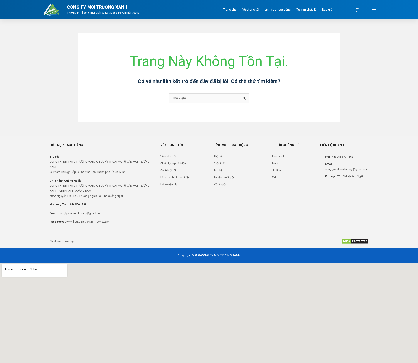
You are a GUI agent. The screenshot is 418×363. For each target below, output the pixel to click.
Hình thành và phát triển (175, 177)
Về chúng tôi (250, 9)
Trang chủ (230, 9)
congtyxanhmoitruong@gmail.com (80, 213)
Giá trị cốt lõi (168, 170)
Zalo (275, 177)
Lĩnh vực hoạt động (278, 9)
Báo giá (327, 9)
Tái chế (218, 170)
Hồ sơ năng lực (169, 184)
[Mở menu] (374, 9)
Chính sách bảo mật (62, 241)
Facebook (278, 156)
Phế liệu (218, 156)
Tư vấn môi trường (225, 177)
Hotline (276, 170)
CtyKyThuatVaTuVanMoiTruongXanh (87, 221)
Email (275, 163)
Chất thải (219, 163)
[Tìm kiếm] (342, 10)
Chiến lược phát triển (173, 163)
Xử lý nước (220, 184)
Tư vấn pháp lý (306, 9)
